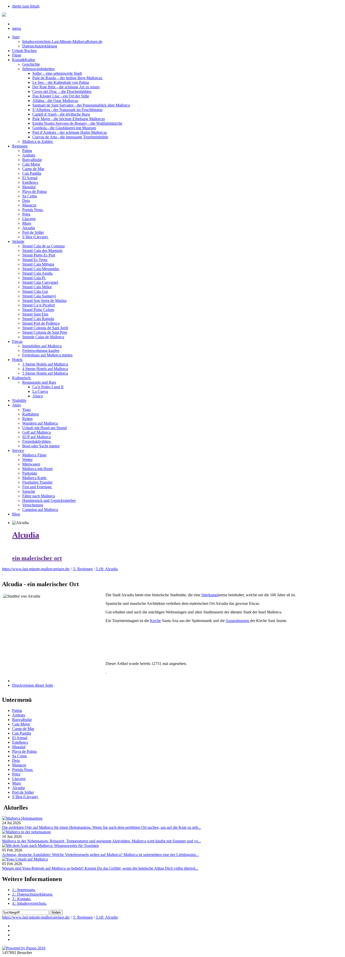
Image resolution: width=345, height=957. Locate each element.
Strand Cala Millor (37, 287)
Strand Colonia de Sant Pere (44, 332)
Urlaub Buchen (24, 50)
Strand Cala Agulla (37, 273)
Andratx (28, 155)
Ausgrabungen (238, 620)
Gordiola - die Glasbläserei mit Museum (64, 128)
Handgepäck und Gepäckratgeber (49, 500)
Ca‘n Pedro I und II (47, 387)
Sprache (28, 491)
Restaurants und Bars (39, 382)
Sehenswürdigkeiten (38, 69)
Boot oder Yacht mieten (41, 446)
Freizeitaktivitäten (37, 441)
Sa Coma (29, 196)
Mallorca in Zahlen (38, 141)
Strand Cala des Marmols (42, 250)
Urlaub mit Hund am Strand (44, 428)
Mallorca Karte (34, 478)
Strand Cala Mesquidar (41, 269)
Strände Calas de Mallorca (43, 337)
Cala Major (31, 164)
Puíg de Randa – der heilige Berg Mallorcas (67, 78)
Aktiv (16, 405)
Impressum (24, 890)
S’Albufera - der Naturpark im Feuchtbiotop (67, 110)
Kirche (155, 620)
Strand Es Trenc (35, 259)
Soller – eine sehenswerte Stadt (57, 73)
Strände (18, 241)
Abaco (37, 396)
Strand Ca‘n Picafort (38, 305)
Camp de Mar (33, 169)
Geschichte (31, 64)
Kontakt (21, 899)
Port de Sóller (33, 232)
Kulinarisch (22, 378)
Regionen (20, 146)
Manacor (29, 205)
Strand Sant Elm (35, 314)
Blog (16, 514)
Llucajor (29, 219)
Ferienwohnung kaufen (40, 350)
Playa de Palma (34, 191)
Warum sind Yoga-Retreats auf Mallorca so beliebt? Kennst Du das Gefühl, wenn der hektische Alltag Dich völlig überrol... (100, 868)
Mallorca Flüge (34, 455)
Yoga (26, 409)
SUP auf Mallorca (36, 437)
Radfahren (30, 414)
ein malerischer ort (37, 558)
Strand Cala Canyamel (40, 282)
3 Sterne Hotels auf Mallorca (45, 364)
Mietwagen (31, 464)
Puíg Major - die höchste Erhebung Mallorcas (68, 119)
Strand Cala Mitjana (38, 264)
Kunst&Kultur (23, 60)
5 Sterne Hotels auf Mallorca (45, 373)
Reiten (27, 419)
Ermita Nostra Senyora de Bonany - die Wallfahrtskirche (77, 123)
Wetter (27, 459)
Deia (26, 200)
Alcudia (28, 228)
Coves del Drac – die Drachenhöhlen (61, 91)
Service (18, 450)
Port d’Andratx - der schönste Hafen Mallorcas (69, 132)
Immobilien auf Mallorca (42, 346)
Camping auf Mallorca (40, 509)
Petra (26, 214)
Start (15, 37)
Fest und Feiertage (37, 487)
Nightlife (19, 400)
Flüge (16, 55)
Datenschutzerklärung (39, 46)
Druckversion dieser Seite (32, 685)
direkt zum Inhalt (25, 6)
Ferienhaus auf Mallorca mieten (47, 355)
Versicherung (32, 505)
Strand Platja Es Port (38, 255)
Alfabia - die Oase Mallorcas (55, 100)
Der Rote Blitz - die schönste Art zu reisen (66, 87)
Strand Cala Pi (34, 278)
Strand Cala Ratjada (38, 319)
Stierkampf (210, 595)
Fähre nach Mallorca (38, 496)
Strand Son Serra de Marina (44, 300)
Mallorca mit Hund (37, 469)
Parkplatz (29, 473)
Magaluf (29, 187)
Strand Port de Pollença (41, 323)
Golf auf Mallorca (36, 432)
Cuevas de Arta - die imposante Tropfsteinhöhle (70, 137)
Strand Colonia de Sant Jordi (45, 328)
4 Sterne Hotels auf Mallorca (45, 369)
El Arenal (29, 178)
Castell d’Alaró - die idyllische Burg (61, 114)
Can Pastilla (31, 173)
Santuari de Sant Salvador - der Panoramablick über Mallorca (81, 105)
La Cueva (40, 391)
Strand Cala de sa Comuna (43, 246)
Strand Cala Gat (35, 291)
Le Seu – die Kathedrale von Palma (60, 82)
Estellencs (30, 182)
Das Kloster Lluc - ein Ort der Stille (60, 96)
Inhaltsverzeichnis (29, 903)
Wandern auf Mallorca (40, 423)
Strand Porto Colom (38, 309)
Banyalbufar (32, 160)
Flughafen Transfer (37, 482)
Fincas (17, 341)
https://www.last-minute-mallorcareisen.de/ (36, 569)
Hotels (17, 359)
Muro (26, 223)
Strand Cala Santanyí (39, 296)
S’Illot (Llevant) (35, 237)
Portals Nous (33, 210)
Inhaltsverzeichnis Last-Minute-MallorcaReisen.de (62, 41)
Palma (27, 150)
